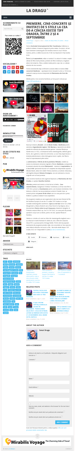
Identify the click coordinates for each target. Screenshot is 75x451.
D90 (21, 270)
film (20, 273)
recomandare (7, 296)
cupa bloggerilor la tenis (11, 270)
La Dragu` (37, 11)
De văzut (51, 40)
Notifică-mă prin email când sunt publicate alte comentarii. (46, 412)
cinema (6, 267)
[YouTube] (17, 71)
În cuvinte (60, 40)
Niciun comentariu (31, 298)
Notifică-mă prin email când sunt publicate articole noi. (45, 417)
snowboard (7, 301)
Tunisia (16, 307)
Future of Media (8, 278)
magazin (6, 287)
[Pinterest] (17, 67)
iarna (5, 284)
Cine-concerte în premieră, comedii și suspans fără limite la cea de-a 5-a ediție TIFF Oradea (48, 274)
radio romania (8, 293)
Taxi (13, 301)
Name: (31, 379)
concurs (18, 267)
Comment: (32, 359)
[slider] (21, 119)
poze (5, 290)
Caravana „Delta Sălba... (61, 1)
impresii (16, 284)
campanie (19, 264)
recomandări (17, 296)
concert (12, 267)
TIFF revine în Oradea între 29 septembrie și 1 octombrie (64, 272)
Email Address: (33, 387)
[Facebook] (4, 67)
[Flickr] (9, 67)
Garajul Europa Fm (9, 281)
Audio (46, 40)
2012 (10, 261)
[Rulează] (5, 120)
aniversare (17, 261)
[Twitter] (9, 71)
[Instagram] (21, 67)
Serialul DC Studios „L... (11, 5)
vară (11, 310)
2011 (5, 261)
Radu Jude (17, 293)
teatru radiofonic (9, 304)
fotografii (14, 276)
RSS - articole (10, 158)
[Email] (21, 71)
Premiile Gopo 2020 (14, 290)
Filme (55, 40)
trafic (5, 307)
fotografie (7, 276)
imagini (10, 284)
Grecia (18, 281)
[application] (13, 120)
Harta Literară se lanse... (23, 1)
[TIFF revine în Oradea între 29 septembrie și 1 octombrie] (65, 265)
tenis (16, 304)
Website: (31, 396)
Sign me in (8, 140)
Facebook (15, 273)
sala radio (19, 298)
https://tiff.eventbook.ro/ (33, 81)
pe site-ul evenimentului (58, 229)
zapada (6, 313)
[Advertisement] (11, 351)
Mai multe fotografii (9, 236)
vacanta (6, 310)
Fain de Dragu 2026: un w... (42, 1)
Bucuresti (12, 264)
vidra (16, 310)
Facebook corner (9, 126)
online (18, 287)
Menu (5, 17)
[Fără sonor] (18, 120)
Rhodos (6, 298)
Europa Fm (7, 273)
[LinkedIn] (4, 71)
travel (10, 307)
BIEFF (5, 264)
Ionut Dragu (29, 40)
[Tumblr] (13, 71)
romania (12, 298)
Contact (69, 449)
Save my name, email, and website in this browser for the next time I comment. (49, 407)
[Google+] (13, 67)
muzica (12, 287)
